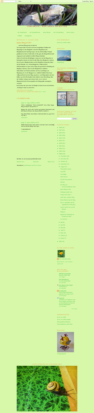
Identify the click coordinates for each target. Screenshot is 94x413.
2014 (60, 138)
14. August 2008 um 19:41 (32, 122)
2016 (60, 132)
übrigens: (62, 211)
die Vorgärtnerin (22, 32)
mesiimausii (62, 291)
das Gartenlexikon (59, 32)
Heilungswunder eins (66, 192)
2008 (60, 154)
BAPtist (62, 182)
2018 (60, 127)
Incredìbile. (63, 174)
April (62, 230)
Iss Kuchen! (63, 219)
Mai (62, 227)
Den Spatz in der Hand (66, 285)
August (63, 166)
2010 (60, 148)
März (62, 233)
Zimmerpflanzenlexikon (63, 322)
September (64, 164)
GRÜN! (20, 36)
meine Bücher (47, 32)
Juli (62, 222)
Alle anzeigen (74, 308)
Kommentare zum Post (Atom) (32, 165)
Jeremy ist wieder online (63, 42)
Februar (63, 235)
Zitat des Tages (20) (64, 275)
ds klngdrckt (28, 36)
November (64, 158)
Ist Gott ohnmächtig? (64, 281)
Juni (62, 225)
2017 (60, 130)
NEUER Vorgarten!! (64, 273)
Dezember (64, 156)
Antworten (24, 117)
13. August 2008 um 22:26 (32, 103)
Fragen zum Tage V (65, 194)
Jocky (22, 122)
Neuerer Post (20, 161)
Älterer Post (51, 161)
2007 (60, 241)
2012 (60, 143)
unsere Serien (70, 32)
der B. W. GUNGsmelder (64, 319)
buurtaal (61, 298)
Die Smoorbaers (64, 279)
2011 (60, 146)
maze (22, 103)
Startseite (36, 161)
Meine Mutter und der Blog (67, 200)
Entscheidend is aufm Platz (64, 324)
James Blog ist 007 (65, 189)
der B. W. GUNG (61, 317)
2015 (60, 135)
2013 (60, 140)
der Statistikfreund (35, 32)
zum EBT (63, 171)
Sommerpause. (63, 286)
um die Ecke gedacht (66, 179)
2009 (60, 151)
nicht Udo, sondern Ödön (67, 197)
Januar (62, 238)
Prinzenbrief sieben (65, 169)
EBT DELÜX (63, 177)
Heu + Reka (42, 91)
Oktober (63, 161)
